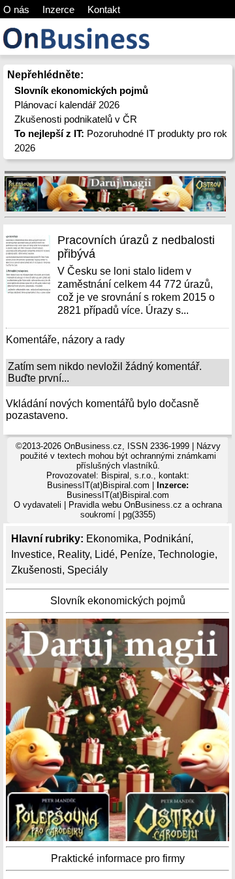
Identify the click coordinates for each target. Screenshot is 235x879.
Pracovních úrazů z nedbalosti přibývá (136, 247)
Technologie (186, 554)
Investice (31, 554)
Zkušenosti (36, 570)
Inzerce (58, 9)
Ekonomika (112, 538)
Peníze (136, 554)
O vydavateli (37, 505)
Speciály (87, 570)
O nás (16, 9)
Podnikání (167, 538)
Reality (73, 554)
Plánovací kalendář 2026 (66, 104)
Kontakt (103, 9)
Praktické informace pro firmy (118, 858)
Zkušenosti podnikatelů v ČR (75, 119)
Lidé (105, 554)
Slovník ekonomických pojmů (117, 600)
